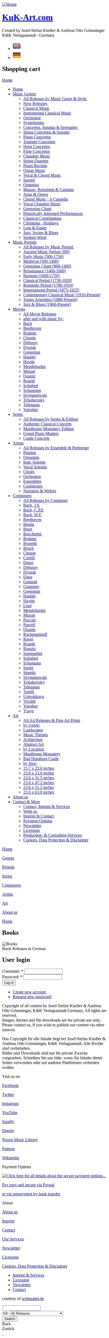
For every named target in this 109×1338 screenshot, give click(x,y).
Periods (8, 867)
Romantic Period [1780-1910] (48, 285)
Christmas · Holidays (40, 223)
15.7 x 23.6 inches (38, 768)
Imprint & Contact (38, 816)
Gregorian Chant (37, 208)
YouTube (9, 1112)
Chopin (29, 338)
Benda (28, 524)
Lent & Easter (35, 228)
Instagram (10, 1103)
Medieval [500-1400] (41, 261)
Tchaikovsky (34, 400)
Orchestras (32, 476)
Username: (12, 971)
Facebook (10, 1085)
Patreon (8, 1148)
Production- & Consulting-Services (52, 835)
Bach (27, 323)
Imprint (8, 1221)
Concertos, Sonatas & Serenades (50, 127)
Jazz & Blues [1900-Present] (47, 304)
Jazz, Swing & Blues (40, 232)
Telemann (31, 405)
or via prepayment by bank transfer (31, 1194)
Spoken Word (34, 237)
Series (18, 414)
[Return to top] (2, 1333)
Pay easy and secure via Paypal (28, 1185)
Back (6, 1324)
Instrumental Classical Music (47, 113)
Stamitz (29, 672)
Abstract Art (33, 744)
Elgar (27, 577)
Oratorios (31, 185)
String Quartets (35, 161)
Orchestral (31, 118)
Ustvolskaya (33, 696)
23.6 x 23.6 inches (38, 773)
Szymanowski (35, 395)
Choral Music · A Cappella (45, 199)
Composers (22, 495)
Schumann (32, 390)
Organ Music (34, 170)
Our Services (13, 1239)
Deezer (8, 1130)
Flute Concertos (36, 151)
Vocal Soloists (35, 467)
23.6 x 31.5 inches (38, 778)
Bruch (28, 548)
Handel (29, 357)
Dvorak (29, 347)
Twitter (8, 1094)
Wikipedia (10, 1157)
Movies (19, 309)
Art (15, 715)
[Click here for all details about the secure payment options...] (54, 1176)
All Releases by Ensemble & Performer (56, 448)
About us (20, 797)
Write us (30, 811)
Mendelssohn (34, 366)
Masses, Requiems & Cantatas (48, 189)
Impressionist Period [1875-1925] (51, 290)
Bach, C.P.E (33, 510)
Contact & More (26, 801)
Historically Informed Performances (53, 213)
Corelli (29, 558)
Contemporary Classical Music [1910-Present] (61, 295)
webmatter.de (33, 1298)
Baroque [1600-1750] (41, 275)
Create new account (29, 992)
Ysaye (28, 711)
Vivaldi (29, 701)
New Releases (35, 103)
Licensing (31, 830)
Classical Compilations (42, 218)
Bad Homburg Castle (41, 758)
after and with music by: (43, 318)
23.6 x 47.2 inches (38, 782)
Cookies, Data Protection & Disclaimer (55, 840)
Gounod (30, 581)
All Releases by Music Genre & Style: (55, 98)
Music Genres (24, 94)
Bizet (27, 529)
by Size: (30, 763)
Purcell (29, 625)
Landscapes (33, 730)
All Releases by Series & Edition (50, 419)
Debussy (30, 342)
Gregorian (31, 352)
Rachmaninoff (35, 634)
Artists (18, 443)
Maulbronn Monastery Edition (48, 428)
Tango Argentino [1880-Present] (50, 299)
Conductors (33, 486)
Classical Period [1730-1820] (47, 280)
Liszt (27, 605)
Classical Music (36, 108)
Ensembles (32, 481)
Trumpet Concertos (39, 141)
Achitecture (33, 739)
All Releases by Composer (45, 500)
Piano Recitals (35, 165)
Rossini (29, 648)
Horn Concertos (36, 146)
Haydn (29, 361)
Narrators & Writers (39, 491)
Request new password (32, 996)
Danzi (28, 562)
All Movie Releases (39, 314)
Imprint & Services (28, 1275)
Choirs (28, 471)
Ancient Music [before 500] (46, 251)
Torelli (28, 691)
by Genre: (31, 725)
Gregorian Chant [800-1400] (47, 266)
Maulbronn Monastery (42, 754)
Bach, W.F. (32, 515)
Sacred (29, 180)
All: (6, 1313)
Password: (12, 977)
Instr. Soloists (34, 462)
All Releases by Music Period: (48, 247)
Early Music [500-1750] (43, 256)
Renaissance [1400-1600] (44, 271)
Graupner (31, 586)
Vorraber (30, 409)
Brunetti (30, 543)
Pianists (29, 452)
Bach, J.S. (31, 505)
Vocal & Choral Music (42, 175)
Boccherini (32, 534)
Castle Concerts (36, 438)
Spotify (8, 1121)
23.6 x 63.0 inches (38, 792)
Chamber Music (36, 156)
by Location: (33, 749)
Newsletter (32, 825)
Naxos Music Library (20, 1139)
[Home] (9, 4)
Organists (31, 457)
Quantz (29, 376)
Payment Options (37, 821)
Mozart (29, 371)
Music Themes (35, 734)
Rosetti (29, 381)
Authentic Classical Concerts (47, 424)
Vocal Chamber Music (42, 204)
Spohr (28, 668)
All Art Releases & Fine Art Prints (51, 720)
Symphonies (33, 122)
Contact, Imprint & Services (46, 806)
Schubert (30, 385)
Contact (8, 1230)
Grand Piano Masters (40, 433)
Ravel (28, 639)
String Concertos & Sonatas (46, 132)
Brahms (29, 333)
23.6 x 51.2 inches (38, 787)
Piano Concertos (37, 137)
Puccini (29, 620)
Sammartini (32, 653)
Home (7, 80)
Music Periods (25, 242)
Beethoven (32, 328)
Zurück (8, 1328)
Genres (8, 858)
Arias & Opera (35, 194)
